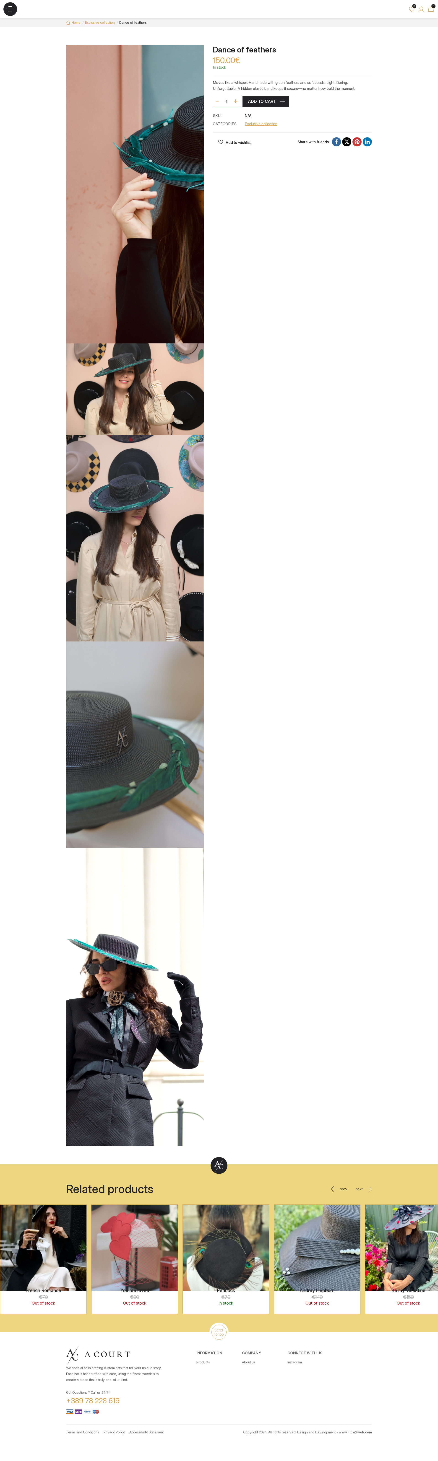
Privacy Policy (114, 1432)
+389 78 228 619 (93, 1400)
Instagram (294, 1362)
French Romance (43, 1290)
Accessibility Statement (146, 1432)
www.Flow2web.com (355, 1432)
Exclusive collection (100, 22)
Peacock (226, 1290)
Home (76, 22)
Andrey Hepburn (317, 1290)
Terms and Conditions (82, 1432)
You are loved (134, 1290)
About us (248, 1362)
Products (203, 1362)
